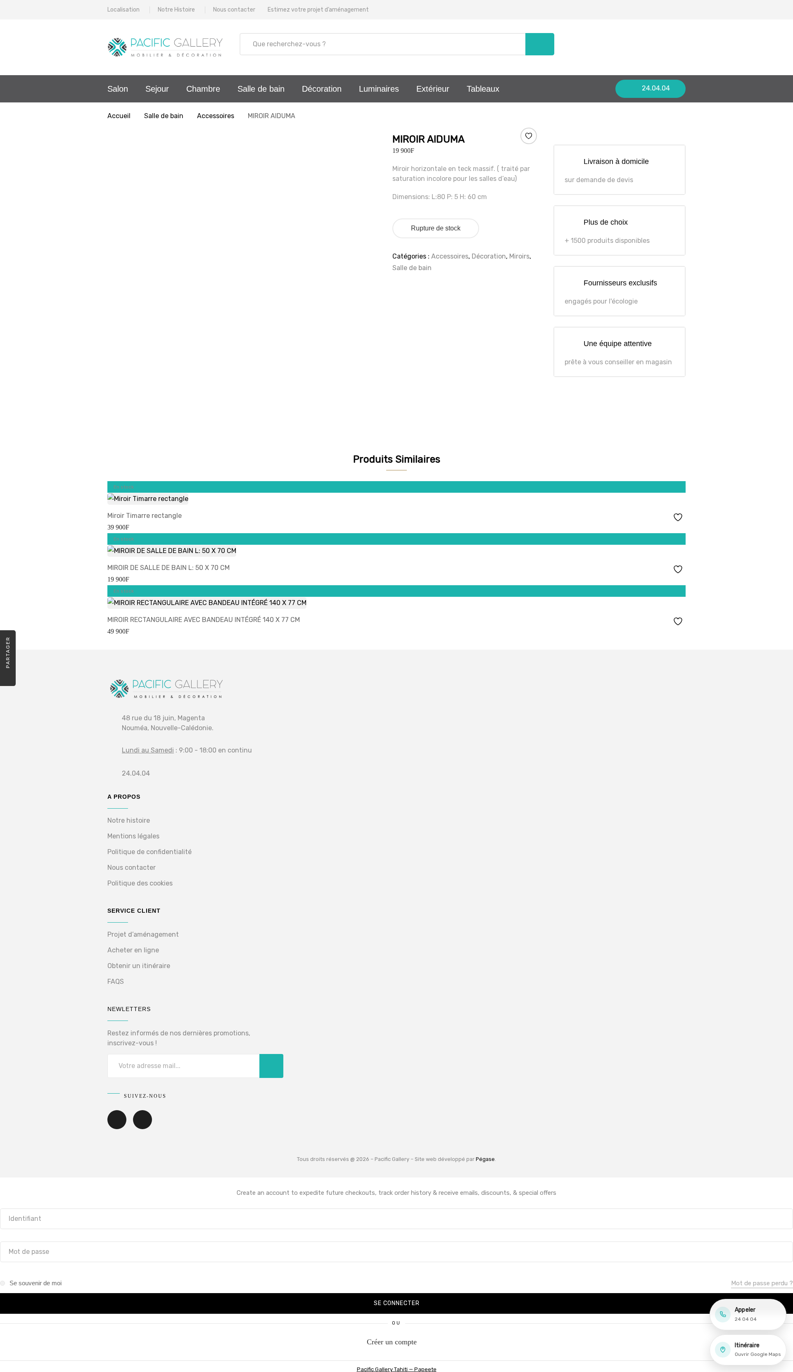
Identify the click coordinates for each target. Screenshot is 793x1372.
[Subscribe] (271, 1066)
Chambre (203, 88)
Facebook (116, 1125)
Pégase (485, 1159)
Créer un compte (392, 1342)
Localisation (123, 9)
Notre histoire (128, 820)
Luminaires (379, 88)
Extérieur (432, 88)
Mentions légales (133, 836)
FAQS (115, 981)
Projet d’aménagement (143, 934)
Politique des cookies (140, 883)
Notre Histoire (176, 9)
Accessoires (215, 116)
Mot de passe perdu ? (762, 1283)
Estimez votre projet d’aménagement (318, 9)
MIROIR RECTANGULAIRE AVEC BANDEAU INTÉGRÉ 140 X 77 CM (203, 620)
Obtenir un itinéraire (138, 966)
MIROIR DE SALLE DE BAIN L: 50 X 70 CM (168, 568)
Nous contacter (234, 9)
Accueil (119, 116)
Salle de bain (261, 88)
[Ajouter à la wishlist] (528, 135)
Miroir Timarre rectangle (144, 516)
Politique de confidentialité (149, 852)
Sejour (157, 88)
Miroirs (519, 256)
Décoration (322, 88)
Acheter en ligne (133, 950)
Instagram (142, 1125)
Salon (117, 88)
